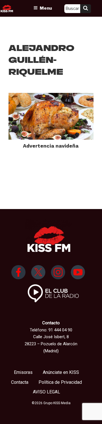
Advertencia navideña (50, 146)
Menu (46, 8)
